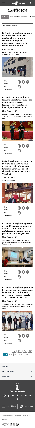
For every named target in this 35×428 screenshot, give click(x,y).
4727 (30, 351)
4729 (10, 355)
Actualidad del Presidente (19, 17)
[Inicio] (17, 387)
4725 (19, 351)
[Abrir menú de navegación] (3, 3)
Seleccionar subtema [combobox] (10, 26)
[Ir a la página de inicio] (17, 3)
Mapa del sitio (27, 415)
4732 (26, 355)
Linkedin (30, 395)
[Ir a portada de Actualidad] (17, 10)
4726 (24, 351)
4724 (14, 351)
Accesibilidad (5, 419)
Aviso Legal (18, 415)
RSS (17, 399)
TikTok (9, 395)
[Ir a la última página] (17, 358)
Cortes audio (8, 89)
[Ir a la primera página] (5, 351)
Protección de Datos (7, 415)
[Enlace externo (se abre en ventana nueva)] (13, 424)
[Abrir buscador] (31, 3)
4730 (15, 355)
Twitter (22, 395)
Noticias (5, 17)
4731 (21, 355)
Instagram (4, 395)
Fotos (5, 86)
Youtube (13, 395)
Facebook (17, 395)
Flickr (26, 395)
